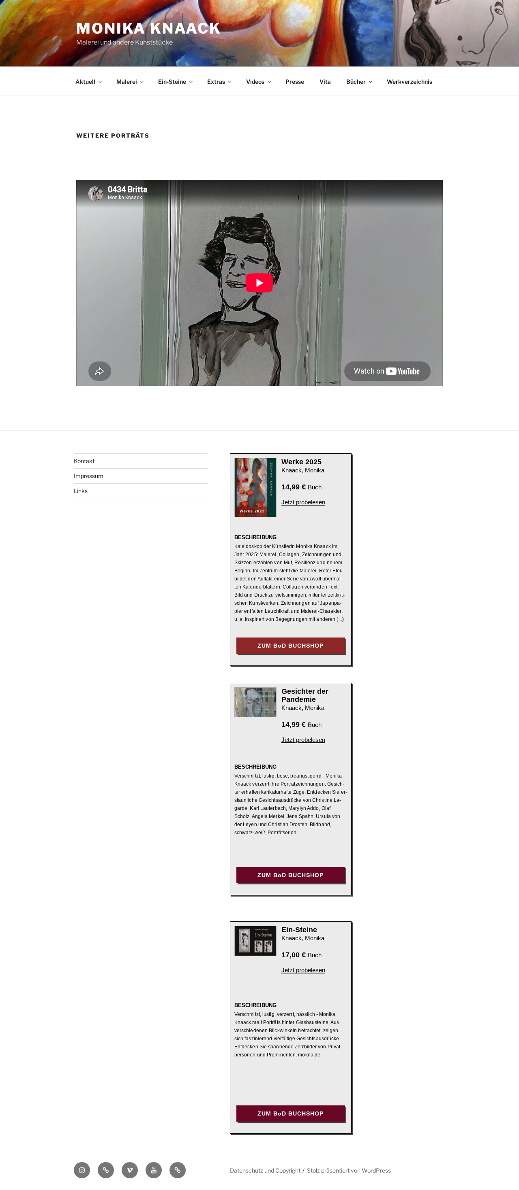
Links (81, 490)
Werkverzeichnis (409, 81)
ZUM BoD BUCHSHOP (290, 645)
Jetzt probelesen (303, 502)
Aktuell (85, 81)
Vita (325, 81)
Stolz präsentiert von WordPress (349, 1170)
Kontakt (84, 460)
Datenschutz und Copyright (265, 1170)
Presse (294, 81)
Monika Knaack (148, 28)
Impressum (88, 475)
